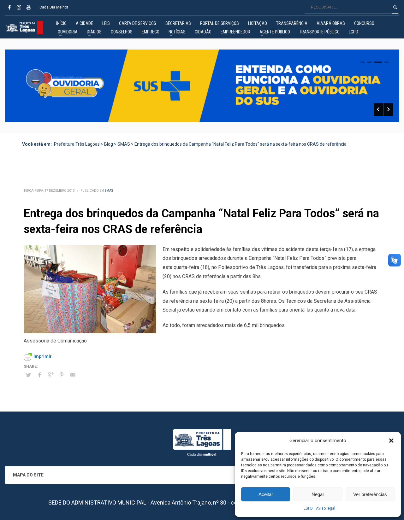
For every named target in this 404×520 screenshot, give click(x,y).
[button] (391, 440)
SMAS (109, 190)
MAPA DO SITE (28, 474)
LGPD (308, 508)
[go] (395, 7)
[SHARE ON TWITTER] (28, 375)
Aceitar (265, 494)
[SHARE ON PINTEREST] (61, 375)
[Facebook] (9, 7)
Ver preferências (370, 494)
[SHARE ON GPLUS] (50, 375)
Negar (318, 494)
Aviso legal (325, 508)
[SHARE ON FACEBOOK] (39, 375)
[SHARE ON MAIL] (72, 375)
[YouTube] (28, 7)
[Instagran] (19, 7)
